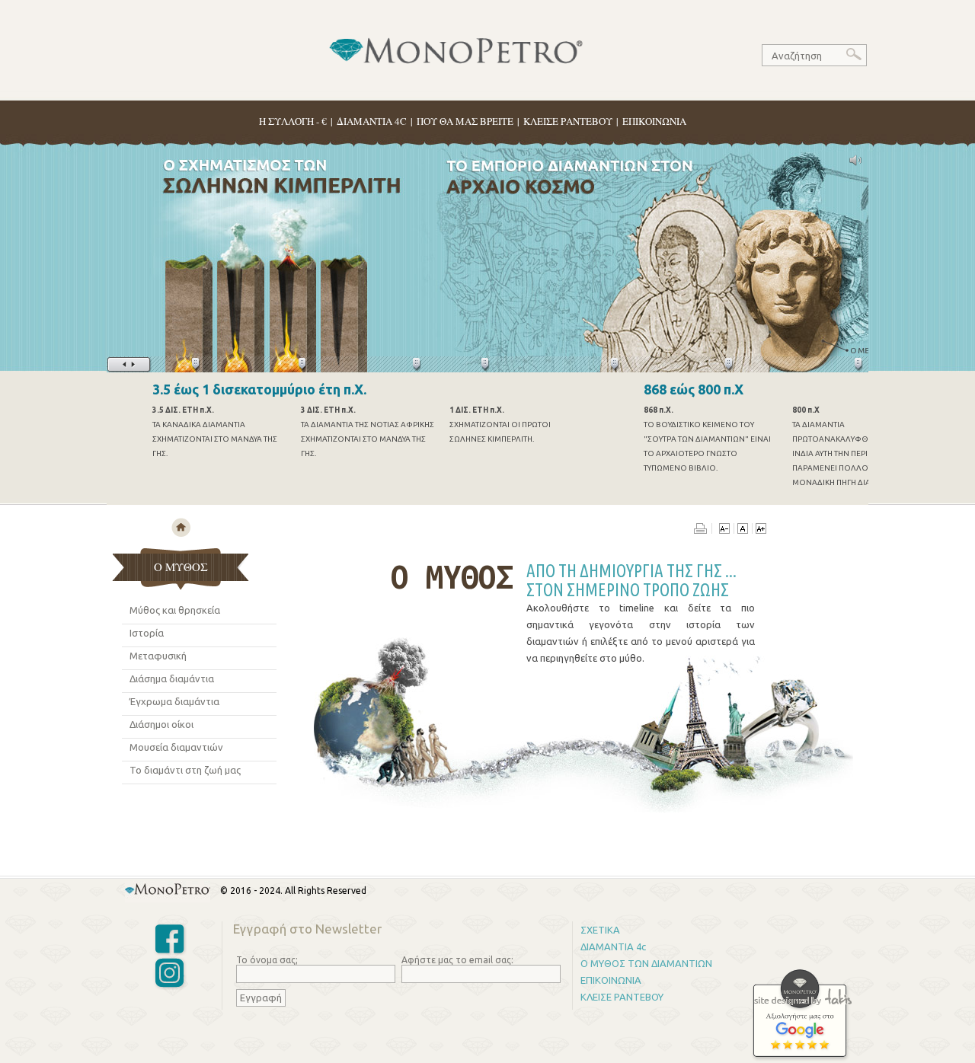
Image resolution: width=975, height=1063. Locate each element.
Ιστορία (146, 632)
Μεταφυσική (158, 655)
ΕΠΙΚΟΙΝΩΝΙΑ (654, 121)
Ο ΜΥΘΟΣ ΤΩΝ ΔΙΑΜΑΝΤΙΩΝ (646, 963)
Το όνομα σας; (267, 960)
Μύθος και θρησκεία (174, 610)
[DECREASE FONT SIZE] (724, 530)
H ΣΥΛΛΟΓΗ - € (293, 121)
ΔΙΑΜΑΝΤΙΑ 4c (613, 946)
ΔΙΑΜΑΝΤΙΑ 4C (372, 121)
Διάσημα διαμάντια (171, 678)
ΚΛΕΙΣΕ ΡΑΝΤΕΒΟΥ (567, 121)
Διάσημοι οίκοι (161, 724)
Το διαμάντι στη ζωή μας (185, 770)
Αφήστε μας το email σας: (457, 960)
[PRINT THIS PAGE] (703, 530)
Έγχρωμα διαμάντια (174, 701)
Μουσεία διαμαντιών (176, 747)
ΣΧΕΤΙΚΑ (600, 929)
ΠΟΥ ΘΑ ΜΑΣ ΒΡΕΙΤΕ (465, 121)
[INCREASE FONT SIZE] (761, 530)
